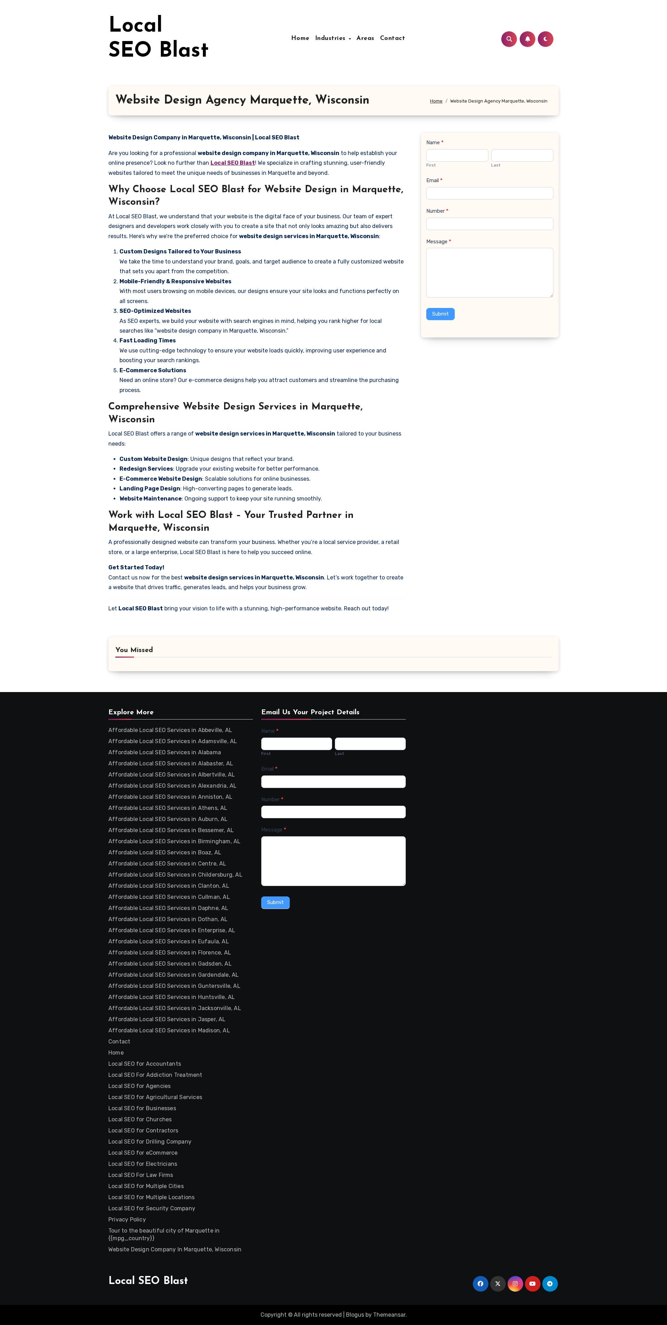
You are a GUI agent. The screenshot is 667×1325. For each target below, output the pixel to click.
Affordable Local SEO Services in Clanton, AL (168, 886)
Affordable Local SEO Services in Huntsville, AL (171, 997)
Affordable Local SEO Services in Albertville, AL (171, 774)
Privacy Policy (127, 1219)
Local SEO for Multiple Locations (151, 1197)
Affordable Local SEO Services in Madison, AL (169, 1030)
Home (300, 38)
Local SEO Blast (148, 1281)
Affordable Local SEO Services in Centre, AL (167, 863)
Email (434, 180)
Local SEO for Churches (140, 1119)
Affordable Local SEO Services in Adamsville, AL (172, 741)
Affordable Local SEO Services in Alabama (164, 752)
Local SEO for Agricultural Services (155, 1097)
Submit (440, 314)
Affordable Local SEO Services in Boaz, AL (164, 852)
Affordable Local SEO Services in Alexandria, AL (172, 785)
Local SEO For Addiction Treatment (155, 1075)
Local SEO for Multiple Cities (146, 1186)
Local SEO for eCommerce (143, 1152)
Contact (392, 38)
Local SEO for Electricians (142, 1164)
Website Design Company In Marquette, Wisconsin (174, 1249)
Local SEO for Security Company (151, 1208)
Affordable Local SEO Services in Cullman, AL (169, 897)
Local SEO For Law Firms (140, 1175)
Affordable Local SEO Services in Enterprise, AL (171, 930)
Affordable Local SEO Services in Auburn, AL (168, 819)
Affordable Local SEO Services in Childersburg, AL (175, 874)
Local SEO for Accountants (144, 1063)
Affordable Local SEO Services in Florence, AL (169, 952)
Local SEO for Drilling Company (149, 1141)
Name (435, 142)
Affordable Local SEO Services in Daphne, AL (168, 908)
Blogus (355, 1314)
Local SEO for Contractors (143, 1130)
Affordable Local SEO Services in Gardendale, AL (173, 975)
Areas (365, 38)
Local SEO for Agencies (139, 1086)
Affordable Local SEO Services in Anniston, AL (170, 797)
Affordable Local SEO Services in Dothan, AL (168, 919)
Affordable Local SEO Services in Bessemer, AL (171, 830)
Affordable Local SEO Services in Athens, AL (168, 808)
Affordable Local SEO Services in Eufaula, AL (168, 941)
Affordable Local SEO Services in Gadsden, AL (170, 963)
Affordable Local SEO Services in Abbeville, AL (170, 730)
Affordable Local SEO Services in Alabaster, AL (170, 763)
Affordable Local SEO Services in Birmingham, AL (174, 841)
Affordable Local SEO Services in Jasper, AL (167, 1019)
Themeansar (389, 1314)
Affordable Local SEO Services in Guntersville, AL (174, 986)
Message (438, 241)
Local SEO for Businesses (142, 1108)
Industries (331, 38)
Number (437, 211)
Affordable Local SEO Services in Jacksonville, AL (174, 1008)
